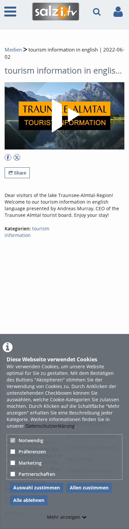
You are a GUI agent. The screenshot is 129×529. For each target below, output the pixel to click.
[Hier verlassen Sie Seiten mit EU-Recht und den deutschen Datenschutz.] (8, 157)
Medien (13, 49)
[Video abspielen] (64, 115)
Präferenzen (32, 451)
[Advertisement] (64, 330)
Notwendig (31, 440)
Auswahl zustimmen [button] (36, 487)
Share (19, 173)
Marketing (30, 463)
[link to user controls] (118, 12)
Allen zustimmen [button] (89, 487)
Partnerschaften (37, 474)
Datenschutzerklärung (50, 426)
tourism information (27, 231)
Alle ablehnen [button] (28, 500)
